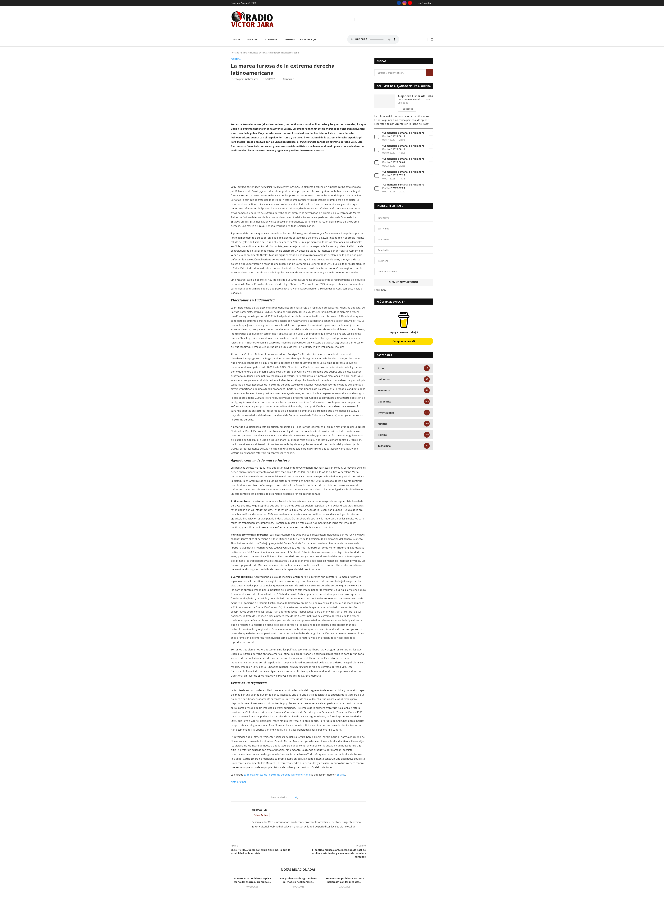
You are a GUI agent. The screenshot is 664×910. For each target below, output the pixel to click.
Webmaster (251, 79)
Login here (380, 290)
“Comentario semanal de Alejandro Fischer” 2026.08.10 (403, 147)
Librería (290, 39)
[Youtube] (410, 3)
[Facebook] (399, 3)
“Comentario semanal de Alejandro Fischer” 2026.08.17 (403, 134)
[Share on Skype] (322, 797)
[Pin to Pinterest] (306, 797)
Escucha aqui (308, 39)
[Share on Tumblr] (312, 797)
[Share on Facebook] (301, 797)
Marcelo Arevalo (411, 99)
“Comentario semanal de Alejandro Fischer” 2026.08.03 (403, 160)
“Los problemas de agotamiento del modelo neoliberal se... (298, 880)
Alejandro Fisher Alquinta (415, 96)
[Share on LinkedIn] (309, 797)
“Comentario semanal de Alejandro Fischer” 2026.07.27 (403, 173)
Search (429, 72)
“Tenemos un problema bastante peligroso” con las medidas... (344, 880)
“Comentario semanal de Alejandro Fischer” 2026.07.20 (403, 186)
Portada (235, 52)
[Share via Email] (326, 797)
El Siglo (341, 774)
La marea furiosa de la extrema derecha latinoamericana (277, 774)
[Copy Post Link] (319, 797)
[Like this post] (297, 797)
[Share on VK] (316, 797)
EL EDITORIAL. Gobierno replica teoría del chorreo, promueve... (252, 880)
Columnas (271, 39)
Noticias (252, 39)
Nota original (238, 782)
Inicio (236, 39)
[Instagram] (404, 3)
